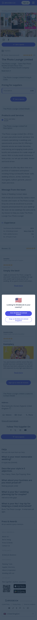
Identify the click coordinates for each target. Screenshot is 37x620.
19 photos (7, 51)
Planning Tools (7, 564)
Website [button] (8, 415)
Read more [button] (5, 71)
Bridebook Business (9, 555)
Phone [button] (30, 415)
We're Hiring (6, 540)
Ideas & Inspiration (9, 570)
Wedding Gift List (8, 573)
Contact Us (6, 546)
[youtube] (25, 430)
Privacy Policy (17, 604)
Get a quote (19, 44)
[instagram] (20, 430)
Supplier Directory (8, 567)
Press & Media (7, 543)
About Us (5, 537)
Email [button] (20, 415)
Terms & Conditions (29, 604)
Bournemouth (14, 55)
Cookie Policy (6, 604)
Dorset (6, 55)
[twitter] (15, 430)
